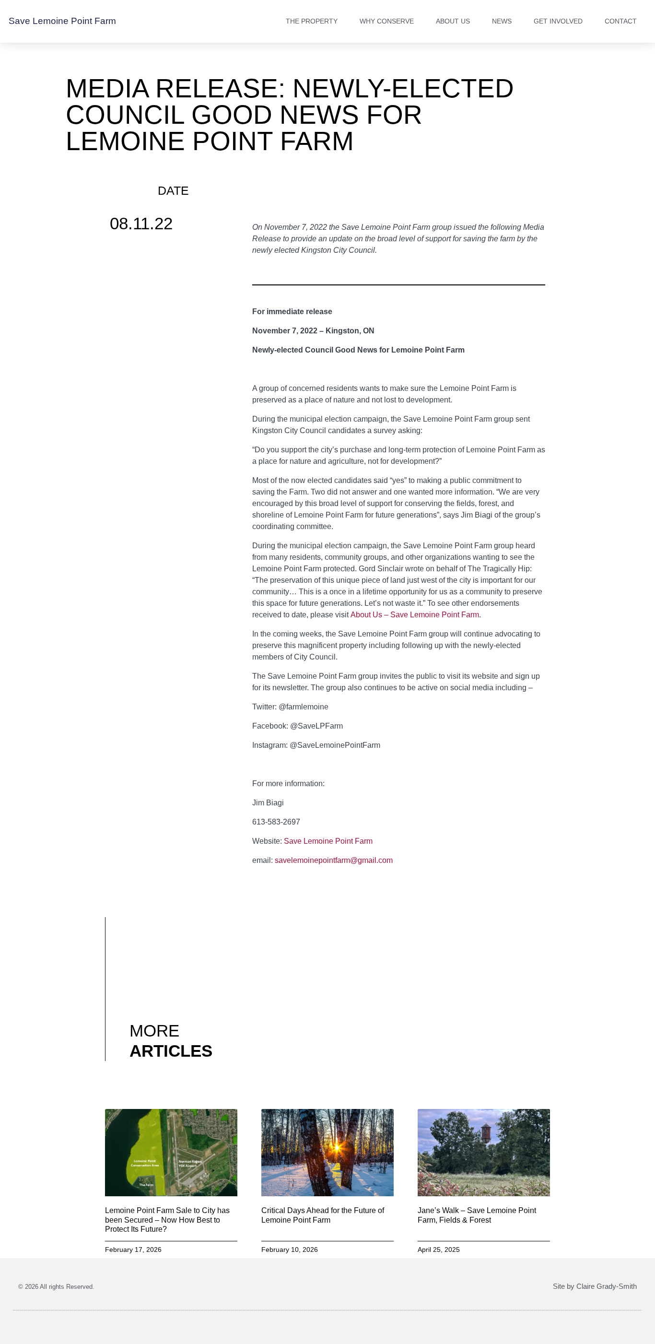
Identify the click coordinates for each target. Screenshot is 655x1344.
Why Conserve (387, 21)
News (502, 21)
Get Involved (558, 21)
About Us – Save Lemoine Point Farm (415, 615)
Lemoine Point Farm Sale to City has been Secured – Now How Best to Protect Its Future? (167, 1219)
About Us (453, 21)
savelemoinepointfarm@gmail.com (334, 860)
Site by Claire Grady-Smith (595, 1286)
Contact (621, 21)
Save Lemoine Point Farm (62, 21)
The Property (312, 21)
